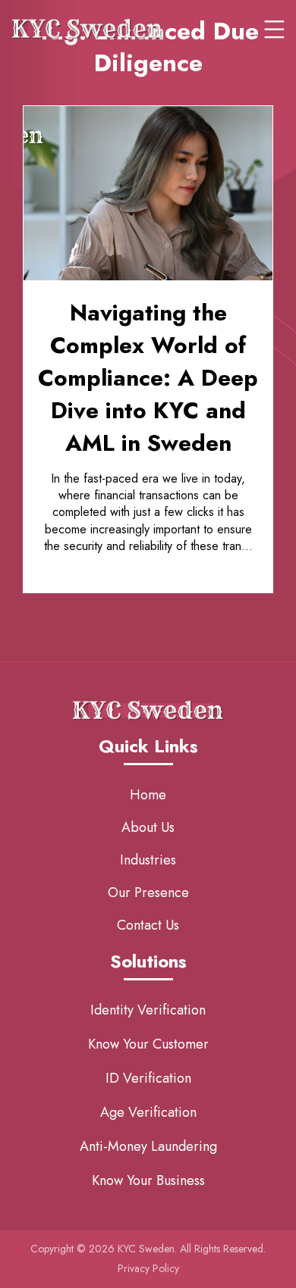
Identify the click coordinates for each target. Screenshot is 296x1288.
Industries (148, 860)
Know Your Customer (148, 1044)
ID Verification (148, 1078)
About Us (148, 827)
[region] (148, 1185)
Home (148, 795)
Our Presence (148, 892)
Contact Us (148, 925)
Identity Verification (148, 1010)
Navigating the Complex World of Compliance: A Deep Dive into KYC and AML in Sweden (148, 377)
